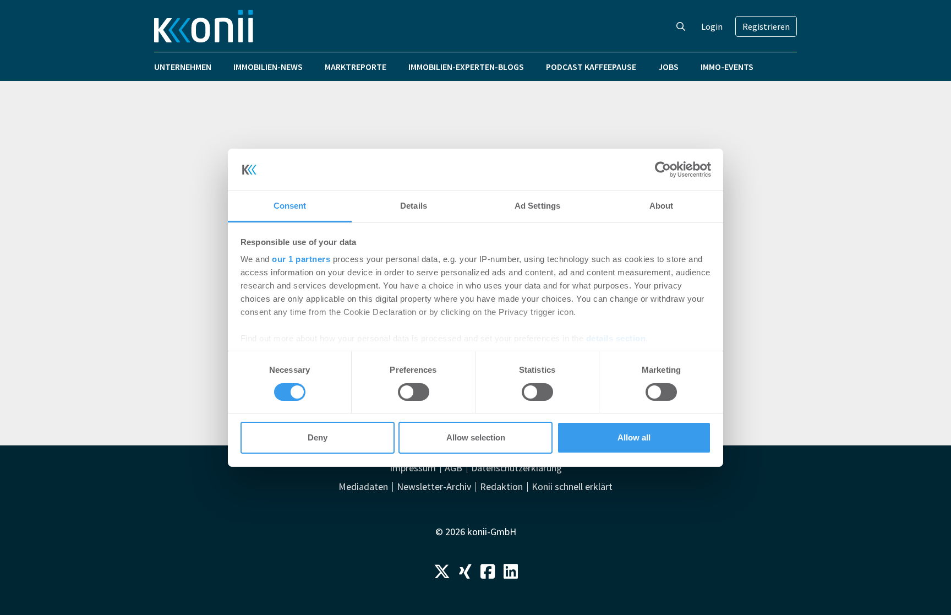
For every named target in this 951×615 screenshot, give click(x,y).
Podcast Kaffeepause (591, 66)
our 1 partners (301, 259)
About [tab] (661, 205)
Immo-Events (727, 66)
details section (616, 338)
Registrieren (766, 26)
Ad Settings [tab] (537, 205)
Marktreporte (355, 66)
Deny (317, 437)
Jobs (668, 66)
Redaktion (501, 487)
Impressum (413, 468)
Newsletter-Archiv (434, 487)
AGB (453, 468)
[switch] (413, 392)
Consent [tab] (290, 205)
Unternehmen (182, 66)
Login (712, 26)
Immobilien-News (268, 66)
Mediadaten (363, 487)
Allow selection (475, 437)
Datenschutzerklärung (516, 468)
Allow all (634, 437)
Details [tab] (413, 205)
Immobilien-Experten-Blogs (466, 66)
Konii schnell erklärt (572, 487)
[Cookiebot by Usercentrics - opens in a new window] (663, 169)
